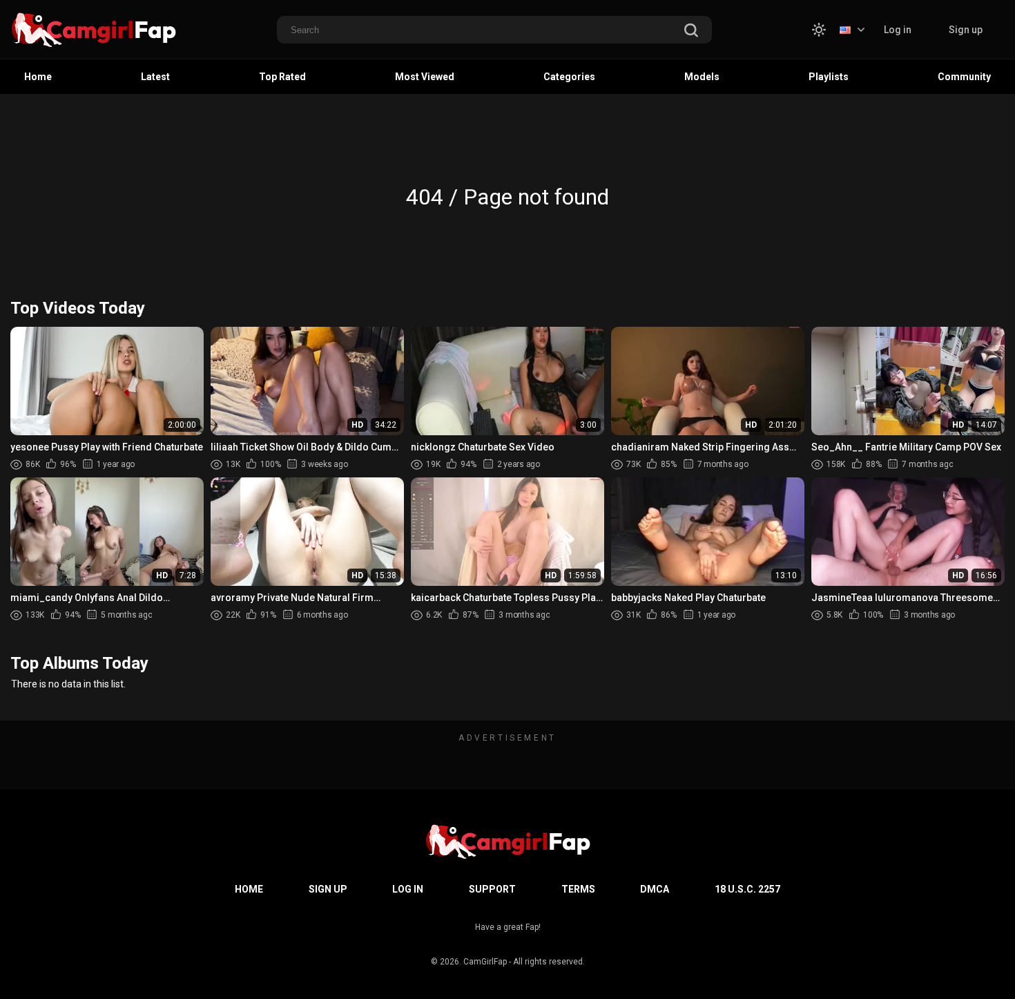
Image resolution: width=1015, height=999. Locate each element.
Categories (569, 76)
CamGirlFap (485, 962)
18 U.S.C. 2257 (747, 889)
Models (701, 76)
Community (964, 76)
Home (38, 76)
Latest (155, 76)
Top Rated (282, 76)
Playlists (829, 76)
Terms (578, 889)
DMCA (654, 889)
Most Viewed (424, 76)
